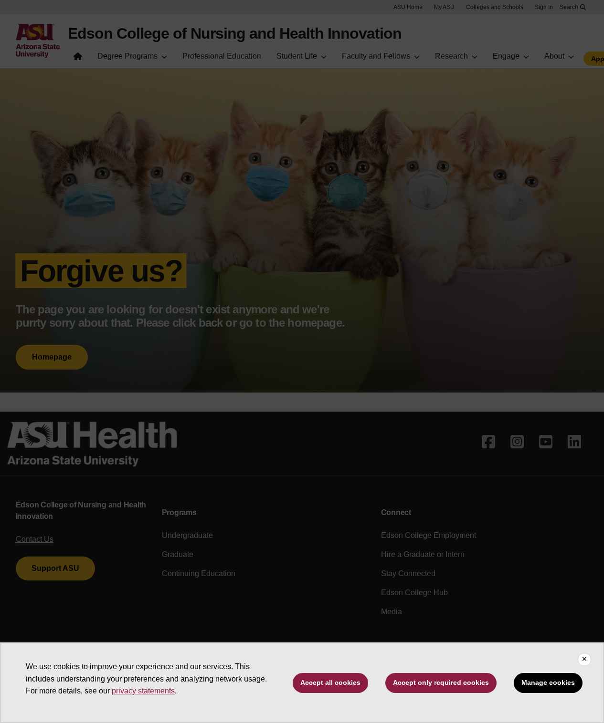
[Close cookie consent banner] (584, 659)
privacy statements (143, 691)
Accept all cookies (330, 682)
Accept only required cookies (441, 682)
